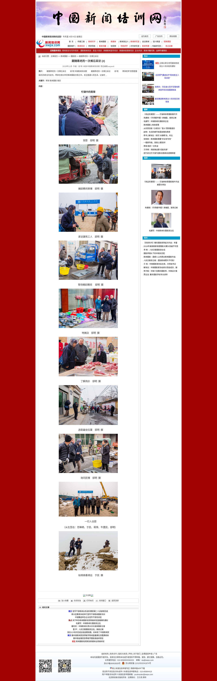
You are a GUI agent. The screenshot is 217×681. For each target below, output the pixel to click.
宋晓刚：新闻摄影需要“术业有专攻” (157, 139)
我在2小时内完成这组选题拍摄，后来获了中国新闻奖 (88, 632)
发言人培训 (97, 51)
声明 (130, 654)
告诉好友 (77, 601)
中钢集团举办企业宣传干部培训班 (88, 617)
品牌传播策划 (161, 51)
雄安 (59, 81)
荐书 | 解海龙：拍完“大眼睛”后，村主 (158, 136)
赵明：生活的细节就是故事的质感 (157, 132)
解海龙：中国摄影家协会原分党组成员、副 (160, 268)
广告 (155, 654)
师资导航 (91, 46)
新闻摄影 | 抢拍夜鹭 (151, 125)
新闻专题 (145, 46)
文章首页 (54, 56)
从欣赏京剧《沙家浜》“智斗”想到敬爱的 (159, 128)
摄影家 (73, 56)
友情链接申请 (147, 654)
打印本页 (90, 601)
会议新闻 (145, 42)
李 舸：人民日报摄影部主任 (154, 250)
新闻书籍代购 (148, 51)
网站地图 (173, 36)
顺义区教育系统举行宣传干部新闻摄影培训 (88, 614)
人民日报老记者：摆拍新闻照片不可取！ (160, 260)
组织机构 (104, 654)
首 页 (70, 42)
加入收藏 (64, 601)
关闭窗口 (102, 601)
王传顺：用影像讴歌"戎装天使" (156, 150)
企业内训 (138, 51)
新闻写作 (91, 42)
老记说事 (169, 46)
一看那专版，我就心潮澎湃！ (155, 143)
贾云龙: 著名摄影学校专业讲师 (156, 275)
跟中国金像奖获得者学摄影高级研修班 (88, 638)
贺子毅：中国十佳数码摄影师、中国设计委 (160, 271)
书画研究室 (156, 46)
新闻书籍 (102, 46)
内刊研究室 (134, 46)
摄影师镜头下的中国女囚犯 (154, 253)
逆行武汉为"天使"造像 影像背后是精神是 (159, 153)
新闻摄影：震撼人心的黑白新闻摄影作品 (160, 257)
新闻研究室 (134, 42)
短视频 (113, 46)
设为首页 (144, 36)
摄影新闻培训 (85, 51)
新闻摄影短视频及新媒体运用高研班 (90, 641)
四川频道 (156, 42)
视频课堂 (167, 42)
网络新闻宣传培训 (110, 51)
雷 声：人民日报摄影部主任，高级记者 (88, 629)
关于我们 (136, 654)
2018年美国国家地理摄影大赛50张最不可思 (161, 246)
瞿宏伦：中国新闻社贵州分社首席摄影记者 (88, 626)
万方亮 (139, 677)
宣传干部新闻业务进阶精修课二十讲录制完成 (90, 611)
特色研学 (124, 46)
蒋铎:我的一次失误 (151, 146)
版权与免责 (122, 654)
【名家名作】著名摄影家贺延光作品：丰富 (160, 243)
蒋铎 (47, 81)
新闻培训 (81, 46)
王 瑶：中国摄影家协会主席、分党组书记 (160, 264)
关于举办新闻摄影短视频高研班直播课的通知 (90, 620)
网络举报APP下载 (138, 668)
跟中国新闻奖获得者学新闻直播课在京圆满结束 (90, 635)
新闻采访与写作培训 (70, 51)
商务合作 (113, 654)
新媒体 (113, 42)
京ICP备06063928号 (112, 663)
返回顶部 (115, 601)
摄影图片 (70, 46)
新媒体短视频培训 (126, 51)
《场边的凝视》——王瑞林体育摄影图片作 (160, 114)
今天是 (62, 37)
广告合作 (159, 36)
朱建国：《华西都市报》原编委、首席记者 (160, 118)
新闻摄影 (102, 42)
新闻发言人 (124, 42)
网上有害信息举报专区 (121, 668)
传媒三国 (81, 42)
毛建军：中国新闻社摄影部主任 (88, 623)
